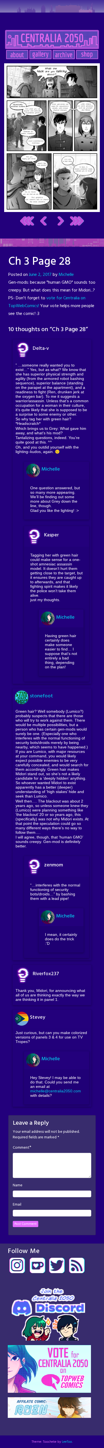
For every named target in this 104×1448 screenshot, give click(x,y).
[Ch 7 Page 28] (77, 221)
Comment (21, 1148)
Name (17, 1185)
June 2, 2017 (40, 274)
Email (17, 1205)
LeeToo (67, 1442)
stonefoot (41, 696)
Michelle (66, 274)
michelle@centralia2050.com (55, 1091)
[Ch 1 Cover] (27, 221)
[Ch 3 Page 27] (43, 221)
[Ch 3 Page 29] (52, 137)
